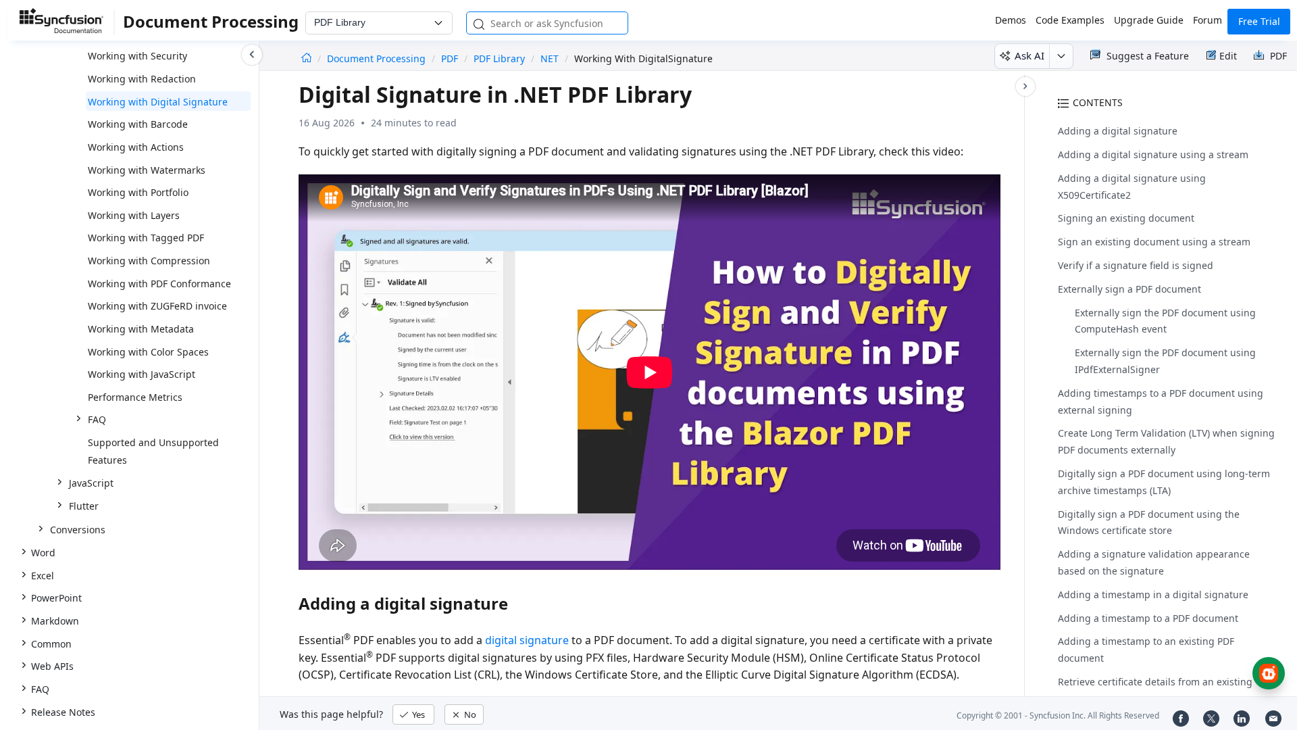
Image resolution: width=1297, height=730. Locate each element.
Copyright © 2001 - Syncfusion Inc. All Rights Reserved (1058, 715)
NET (549, 58)
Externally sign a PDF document (1129, 289)
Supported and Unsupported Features (153, 451)
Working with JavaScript (141, 374)
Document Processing (377, 58)
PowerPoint (56, 597)
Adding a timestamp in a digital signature (1153, 594)
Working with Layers (134, 215)
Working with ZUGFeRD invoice (157, 305)
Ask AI (1029, 55)
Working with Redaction (142, 78)
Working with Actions (136, 147)
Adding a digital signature (1117, 130)
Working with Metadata (141, 328)
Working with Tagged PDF (146, 237)
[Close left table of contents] (252, 55)
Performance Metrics (135, 397)
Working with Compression (149, 260)
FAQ (40, 689)
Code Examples (1070, 20)
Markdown (55, 620)
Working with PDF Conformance (159, 283)
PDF (449, 58)
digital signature (527, 640)
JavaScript (91, 483)
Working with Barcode (138, 124)
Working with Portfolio (138, 192)
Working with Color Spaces (148, 351)
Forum (1207, 20)
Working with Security (137, 55)
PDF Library (499, 58)
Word (43, 552)
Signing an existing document (1126, 218)
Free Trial (1259, 21)
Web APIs (52, 666)
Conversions (77, 529)
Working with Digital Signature (158, 101)
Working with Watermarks (146, 170)
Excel (42, 575)
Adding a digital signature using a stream (1153, 154)
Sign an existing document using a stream (1154, 241)
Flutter (84, 506)
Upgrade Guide (1149, 20)
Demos (1010, 20)
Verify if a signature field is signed (1135, 265)
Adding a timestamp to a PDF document (1148, 618)
